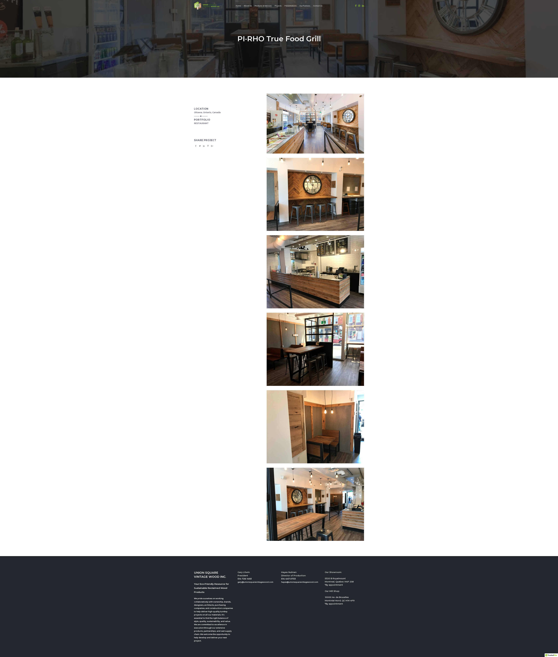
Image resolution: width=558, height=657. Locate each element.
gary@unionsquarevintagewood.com (255, 582)
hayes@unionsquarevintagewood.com (299, 582)
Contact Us (317, 6)
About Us (248, 6)
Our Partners (304, 6)
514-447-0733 (288, 578)
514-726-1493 (245, 578)
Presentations (291, 6)
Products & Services (263, 6)
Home (238, 6)
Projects (278, 6)
